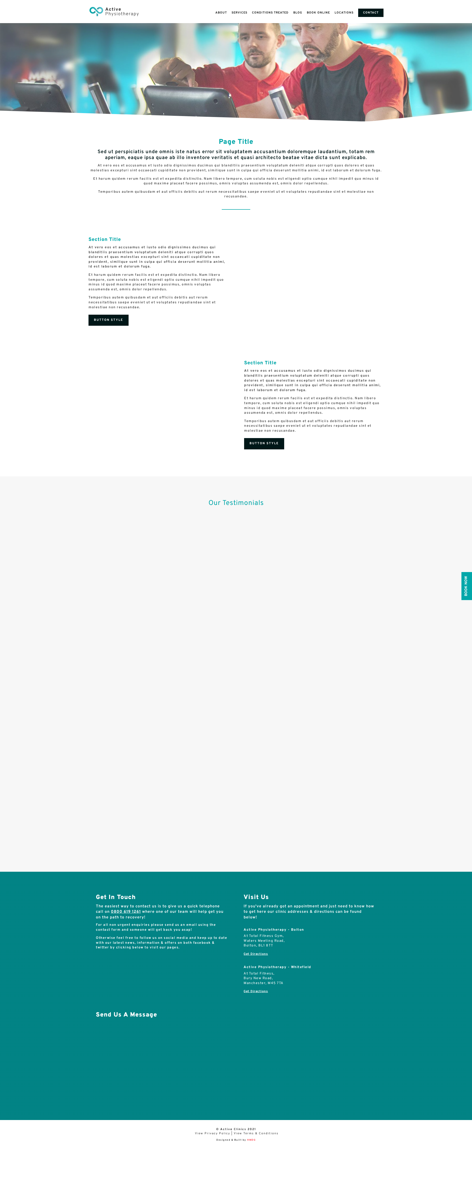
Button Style (108, 320)
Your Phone (106, 1053)
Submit (108, 1092)
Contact (371, 13)
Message (103, 1083)
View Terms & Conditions (256, 1133)
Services (239, 13)
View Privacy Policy (212, 1133)
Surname (103, 1043)
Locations (344, 13)
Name (101, 1032)
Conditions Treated (270, 13)
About (221, 13)
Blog (297, 13)
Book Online (318, 13)
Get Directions (256, 954)
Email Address (108, 1064)
